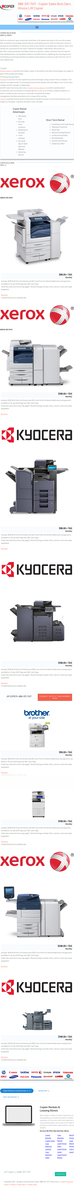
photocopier (6, 71)
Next (63, 1182)
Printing (3, 80)
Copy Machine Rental (60, 1138)
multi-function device (37, 88)
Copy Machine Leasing (48, 1146)
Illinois (13, 1184)
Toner (2, 99)
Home (6, 1184)
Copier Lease (50, 1141)
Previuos (70, 1182)
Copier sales (32, 1184)
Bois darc (21, 1184)
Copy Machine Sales (48, 1155)
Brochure (4, 295)
